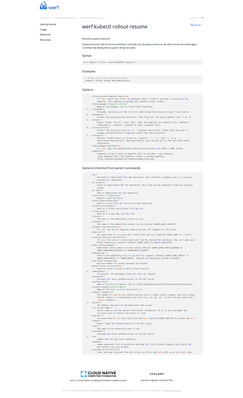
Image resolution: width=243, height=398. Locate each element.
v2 (200, 17)
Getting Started (95, 8)
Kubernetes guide (134, 8)
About (150, 9)
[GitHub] (187, 8)
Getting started (48, 24)
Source (197, 25)
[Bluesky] (180, 8)
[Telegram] (174, 8)
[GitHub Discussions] (193, 8)
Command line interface (64, 17)
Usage (43, 29)
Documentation (114, 8)
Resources (45, 39)
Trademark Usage (172, 390)
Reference (44, 17)
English (163, 9)
